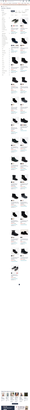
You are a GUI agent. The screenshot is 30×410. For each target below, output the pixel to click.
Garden (22, 3)
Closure (3, 64)
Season (3, 60)
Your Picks (4, 3)
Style (2, 74)
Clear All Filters (27, 9)
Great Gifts (3, 72)
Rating (3, 68)
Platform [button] (20, 12)
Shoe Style (4, 33)
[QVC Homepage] (1, 6)
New (7, 3)
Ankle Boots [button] (24, 12)
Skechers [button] (16, 12)
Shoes (3, 6)
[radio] (11, 25)
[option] (15, 4)
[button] (1, 1)
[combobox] (13, 1)
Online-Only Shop (14, 3)
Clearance (19, 3)
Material (3, 54)
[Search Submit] (20, 1)
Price (2, 56)
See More (3, 31)
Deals (1, 3)
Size (2, 48)
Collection (3, 66)
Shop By (3, 62)
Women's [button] (13, 12)
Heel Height (3, 50)
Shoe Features (4, 52)
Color (3, 58)
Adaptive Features (4, 70)
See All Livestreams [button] (15, 403)
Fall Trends (10, 3)
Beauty (28, 3)
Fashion (25, 3)
